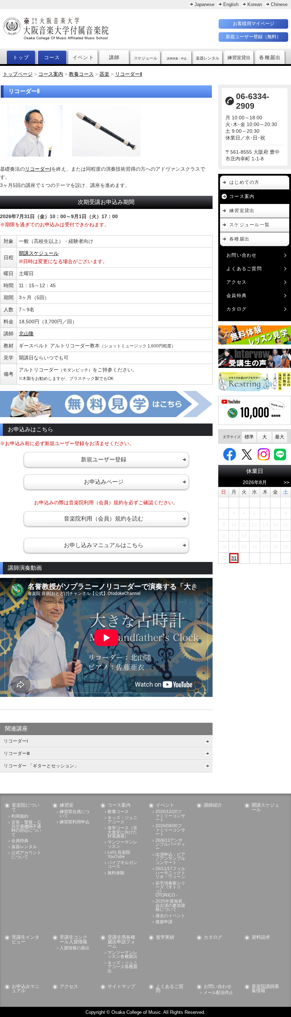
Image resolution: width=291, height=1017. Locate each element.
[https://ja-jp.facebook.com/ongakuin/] (229, 454)
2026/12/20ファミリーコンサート (170, 816)
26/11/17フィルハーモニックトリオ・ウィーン (170, 873)
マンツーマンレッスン (122, 844)
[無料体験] (254, 335)
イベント (83, 57)
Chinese (279, 4)
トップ (21, 57)
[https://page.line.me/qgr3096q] (280, 454)
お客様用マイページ (253, 23)
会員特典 (236, 295)
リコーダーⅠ (38, 169)
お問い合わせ (241, 255)
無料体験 (116, 873)
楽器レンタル (24, 847)
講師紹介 (213, 805)
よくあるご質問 (244, 268)
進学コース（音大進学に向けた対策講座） (122, 832)
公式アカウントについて (26, 855)
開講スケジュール (39, 253)
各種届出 (270, 57)
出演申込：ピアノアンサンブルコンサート (170, 859)
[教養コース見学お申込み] (106, 404)
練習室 (66, 805)
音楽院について (25, 807)
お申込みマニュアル (25, 989)
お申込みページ (103, 482)
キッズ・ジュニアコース (122, 820)
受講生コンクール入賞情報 (73, 939)
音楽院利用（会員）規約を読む (103, 519)
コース (52, 57)
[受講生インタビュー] (254, 358)
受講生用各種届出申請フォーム (121, 942)
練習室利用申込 (74, 822)
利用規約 (19, 816)
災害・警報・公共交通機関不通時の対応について (26, 828)
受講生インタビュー (25, 939)
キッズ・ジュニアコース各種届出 (122, 967)
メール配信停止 (218, 993)
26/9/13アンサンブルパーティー (170, 845)
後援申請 (163, 922)
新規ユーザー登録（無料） (253, 36)
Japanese (204, 4)
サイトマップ (121, 986)
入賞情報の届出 (74, 948)
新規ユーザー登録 (103, 459)
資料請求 (261, 937)
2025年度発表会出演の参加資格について (170, 905)
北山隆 (26, 333)
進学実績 (165, 937)
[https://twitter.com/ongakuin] (247, 454)
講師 (114, 57)
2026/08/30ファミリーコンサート (170, 830)
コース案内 (241, 196)
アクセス (236, 282)
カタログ (236, 309)
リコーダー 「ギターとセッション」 (41, 765)
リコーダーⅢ (17, 753)
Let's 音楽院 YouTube (119, 855)
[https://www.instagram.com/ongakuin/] (264, 454)
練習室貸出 (241, 210)
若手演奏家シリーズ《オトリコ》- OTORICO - (170, 889)
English (230, 4)
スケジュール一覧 (249, 224)
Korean (254, 4)
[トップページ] (86, 28)
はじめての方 (244, 182)
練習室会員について (74, 814)
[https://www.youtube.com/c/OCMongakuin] (254, 410)
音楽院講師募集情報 (265, 989)
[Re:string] (254, 381)
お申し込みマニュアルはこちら (103, 545)
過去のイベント (170, 916)
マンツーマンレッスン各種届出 (122, 955)
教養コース (118, 812)
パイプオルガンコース (122, 865)
